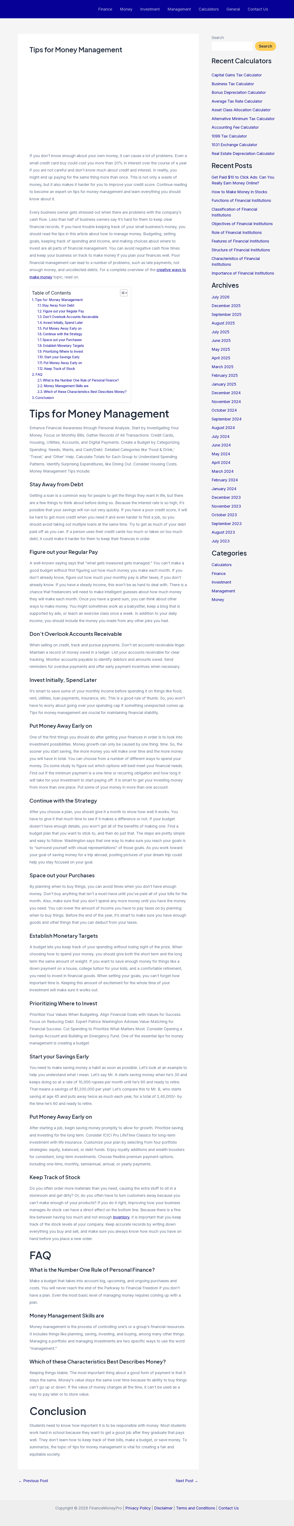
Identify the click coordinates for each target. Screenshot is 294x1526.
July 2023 (221, 541)
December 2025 (226, 305)
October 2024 (224, 410)
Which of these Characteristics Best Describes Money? (85, 392)
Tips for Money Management (59, 300)
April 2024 (221, 462)
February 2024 (225, 480)
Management (179, 9)
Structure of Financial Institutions (241, 250)
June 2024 (221, 445)
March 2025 (223, 367)
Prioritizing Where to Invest (63, 351)
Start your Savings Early (62, 357)
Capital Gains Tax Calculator (237, 75)
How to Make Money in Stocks (239, 192)
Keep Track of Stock (59, 369)
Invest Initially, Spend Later (63, 323)
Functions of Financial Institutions (241, 200)
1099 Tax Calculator (229, 136)
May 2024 (221, 454)
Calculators (209, 9)
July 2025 (220, 332)
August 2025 (223, 323)
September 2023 (227, 523)
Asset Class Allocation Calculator (241, 110)
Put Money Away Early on (62, 328)
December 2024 (226, 393)
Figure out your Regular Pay (63, 311)
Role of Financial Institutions (237, 232)
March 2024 (223, 471)
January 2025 (224, 384)
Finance (105, 9)
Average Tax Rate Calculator (237, 101)
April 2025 (221, 358)
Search (218, 37)
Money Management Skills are (66, 386)
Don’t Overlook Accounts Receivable (70, 317)
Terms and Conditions (195, 1508)
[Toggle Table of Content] (122, 293)
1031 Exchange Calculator (234, 144)
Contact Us (258, 9)
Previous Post (33, 1481)
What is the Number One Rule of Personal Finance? (81, 380)
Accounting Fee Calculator (235, 127)
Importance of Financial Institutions (243, 273)
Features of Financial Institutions (240, 241)
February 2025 (225, 375)
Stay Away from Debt (58, 305)
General (233, 9)
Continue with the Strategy (62, 334)
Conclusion (44, 397)
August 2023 (223, 532)
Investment (150, 9)
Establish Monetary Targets (63, 346)
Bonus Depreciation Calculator (239, 92)
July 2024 (220, 436)
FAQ (39, 374)
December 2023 (226, 497)
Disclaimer (163, 1508)
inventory (121, 1217)
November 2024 (226, 401)
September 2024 (226, 419)
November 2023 (226, 506)
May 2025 (221, 349)
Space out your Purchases (62, 340)
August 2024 (223, 427)
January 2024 (224, 489)
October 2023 (224, 515)
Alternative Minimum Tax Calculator (243, 118)
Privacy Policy (138, 1508)
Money (126, 9)
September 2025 (226, 314)
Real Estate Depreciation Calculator (243, 153)
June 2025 (221, 340)
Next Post (187, 1481)
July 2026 (220, 297)
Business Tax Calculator (233, 84)
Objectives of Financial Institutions (242, 223)
